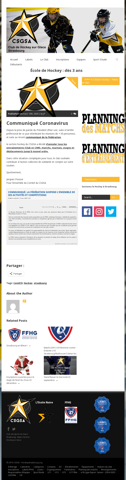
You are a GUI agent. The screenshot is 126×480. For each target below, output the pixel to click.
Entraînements (71, 466)
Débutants (16, 64)
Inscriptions (62, 59)
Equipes (81, 59)
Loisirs (40, 469)
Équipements (88, 466)
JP (24, 301)
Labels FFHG (28, 469)
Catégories (39, 466)
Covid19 (17, 283)
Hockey (28, 283)
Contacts (51, 466)
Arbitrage (12, 466)
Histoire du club (104, 466)
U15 (64, 472)
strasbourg (40, 283)
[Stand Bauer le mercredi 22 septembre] (60, 374)
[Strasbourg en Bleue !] (22, 342)
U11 (49, 472)
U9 (21, 475)
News (74, 81)
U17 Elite (73, 472)
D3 (60, 466)
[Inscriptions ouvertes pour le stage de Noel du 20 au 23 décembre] (22, 374)
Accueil (14, 59)
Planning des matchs (88, 469)
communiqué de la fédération (43, 137)
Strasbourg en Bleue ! (17, 345)
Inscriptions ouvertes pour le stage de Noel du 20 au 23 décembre (20, 380)
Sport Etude (38, 472)
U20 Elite (12, 475)
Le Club (44, 59)
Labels (29, 59)
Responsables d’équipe (19, 472)
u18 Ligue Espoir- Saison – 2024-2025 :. (98, 472)
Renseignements (108, 469)
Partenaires (69, 469)
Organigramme (54, 469)
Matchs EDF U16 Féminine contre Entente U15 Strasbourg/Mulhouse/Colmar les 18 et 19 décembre (60, 352)
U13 (57, 472)
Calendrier (25, 466)
